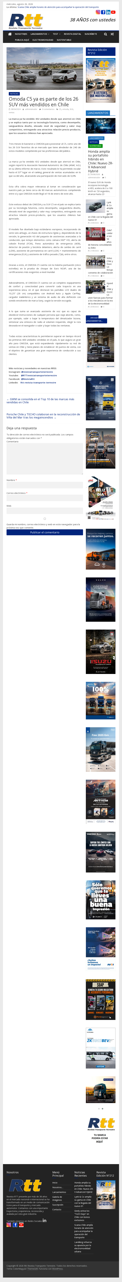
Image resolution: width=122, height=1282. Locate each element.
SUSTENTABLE (95, 146)
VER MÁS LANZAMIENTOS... (94, 319)
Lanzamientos (39, 34)
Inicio (54, 1182)
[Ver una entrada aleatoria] (112, 34)
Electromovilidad (43, 39)
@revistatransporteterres (35, 371)
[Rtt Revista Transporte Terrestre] (10, 34)
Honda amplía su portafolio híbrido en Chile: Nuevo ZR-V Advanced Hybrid (100, 161)
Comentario (12, 441)
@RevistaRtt (28, 378)
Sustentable (64, 39)
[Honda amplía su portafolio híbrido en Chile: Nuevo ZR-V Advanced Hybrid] (100, 119)
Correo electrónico (17, 492)
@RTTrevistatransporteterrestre (39, 375)
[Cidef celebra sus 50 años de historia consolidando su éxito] (95, 228)
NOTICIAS (14, 94)
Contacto (56, 1209)
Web (9, 505)
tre (51, 371)
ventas (11, 112)
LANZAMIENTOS (96, 138)
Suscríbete (91, 34)
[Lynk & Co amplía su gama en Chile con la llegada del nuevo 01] (95, 200)
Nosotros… (57, 1187)
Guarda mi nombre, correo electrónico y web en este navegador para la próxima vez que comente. (43, 526)
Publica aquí (22, 39)
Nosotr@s (21, 34)
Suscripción (57, 1204)
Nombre (12, 480)
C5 (60, 109)
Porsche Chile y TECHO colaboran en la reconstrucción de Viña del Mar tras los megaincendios (43, 415)
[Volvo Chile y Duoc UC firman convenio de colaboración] (95, 256)
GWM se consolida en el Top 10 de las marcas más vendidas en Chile (40, 400)
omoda (65, 109)
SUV (71, 109)
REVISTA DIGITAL (72, 34)
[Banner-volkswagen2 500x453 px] (100, 1089)
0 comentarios (48, 109)
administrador (31, 109)
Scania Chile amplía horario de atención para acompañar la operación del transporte (58, 7)
